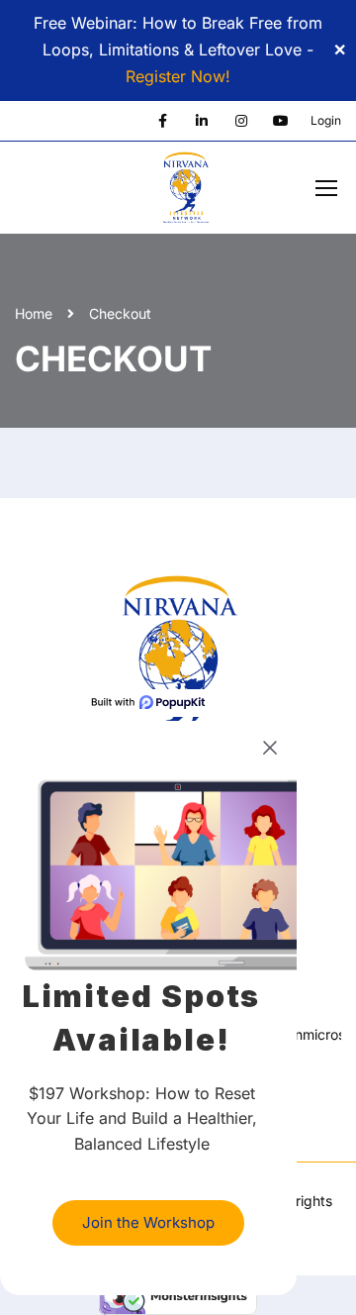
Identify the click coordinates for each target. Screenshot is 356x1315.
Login (326, 120)
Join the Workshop (148, 1222)
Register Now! (178, 76)
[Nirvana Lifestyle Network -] (185, 193)
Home (33, 313)
